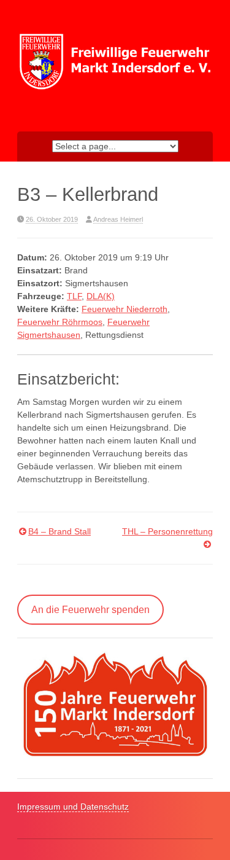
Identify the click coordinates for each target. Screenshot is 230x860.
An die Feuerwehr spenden (90, 609)
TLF (74, 296)
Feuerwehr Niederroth (124, 309)
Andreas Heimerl (118, 219)
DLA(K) (100, 296)
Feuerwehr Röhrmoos (59, 322)
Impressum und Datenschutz (73, 806)
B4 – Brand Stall (59, 531)
